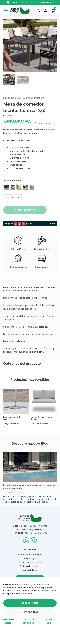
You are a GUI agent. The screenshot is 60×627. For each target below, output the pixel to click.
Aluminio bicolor (12, 180)
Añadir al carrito (25, 209)
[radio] (6, 186)
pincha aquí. (37, 351)
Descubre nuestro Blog (30, 443)
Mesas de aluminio (14, 98)
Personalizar (30, 612)
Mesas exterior (35, 98)
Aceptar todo (30, 603)
